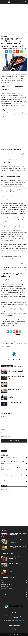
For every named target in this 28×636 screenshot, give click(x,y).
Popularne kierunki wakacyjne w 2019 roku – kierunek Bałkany (20, 343)
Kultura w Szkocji (4, 594)
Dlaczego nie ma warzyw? (7, 480)
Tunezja (2, 582)
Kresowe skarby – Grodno (14, 569)
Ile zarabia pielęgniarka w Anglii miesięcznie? (12, 461)
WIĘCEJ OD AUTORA (18, 366)
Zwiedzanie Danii (4, 596)
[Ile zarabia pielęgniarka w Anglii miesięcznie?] (4, 541)
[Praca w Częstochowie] (4, 384)
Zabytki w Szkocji (4, 586)
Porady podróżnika (4, 36)
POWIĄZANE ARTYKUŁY (6, 366)
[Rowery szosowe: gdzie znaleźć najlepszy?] (4, 378)
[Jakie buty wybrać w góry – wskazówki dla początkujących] (4, 558)
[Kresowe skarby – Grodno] (4, 571)
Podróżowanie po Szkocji (6, 588)
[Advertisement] (14, 18)
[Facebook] (12, 629)
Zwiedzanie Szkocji (5, 590)
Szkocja (2, 580)
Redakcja (2, 463)
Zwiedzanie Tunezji (5, 592)
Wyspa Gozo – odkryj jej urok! (15, 563)
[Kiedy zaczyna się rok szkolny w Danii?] (4, 548)
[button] (26, 2)
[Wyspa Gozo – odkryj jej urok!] (4, 565)
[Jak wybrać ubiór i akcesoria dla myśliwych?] (4, 397)
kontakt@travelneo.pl (19, 620)
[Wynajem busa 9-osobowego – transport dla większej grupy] (4, 371)
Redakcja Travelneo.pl (7, 48)
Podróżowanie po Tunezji (6, 584)
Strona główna (3, 34)
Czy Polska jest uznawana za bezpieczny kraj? (13, 474)
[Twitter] (15, 629)
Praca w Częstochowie (14, 383)
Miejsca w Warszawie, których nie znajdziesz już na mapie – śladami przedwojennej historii (7, 344)
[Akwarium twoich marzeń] (4, 404)
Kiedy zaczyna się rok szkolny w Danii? (11, 467)
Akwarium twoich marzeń (14, 402)
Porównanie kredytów (14, 389)
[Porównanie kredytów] (4, 391)
